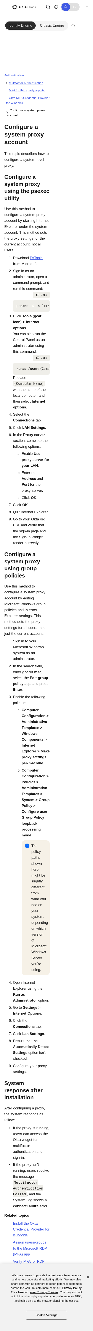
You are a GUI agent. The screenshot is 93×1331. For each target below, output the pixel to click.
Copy (44, 294)
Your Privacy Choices (44, 1292)
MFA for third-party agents (27, 90)
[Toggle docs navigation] (7, 7)
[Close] (88, 1277)
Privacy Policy (72, 1288)
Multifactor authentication (26, 83)
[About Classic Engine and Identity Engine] (73, 25)
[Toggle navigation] (86, 7)
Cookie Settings (46, 1315)
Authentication (14, 75)
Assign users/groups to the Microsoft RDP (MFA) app (30, 1248)
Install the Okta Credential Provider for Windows (31, 1229)
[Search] (48, 7)
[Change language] (56, 7)
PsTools (36, 258)
